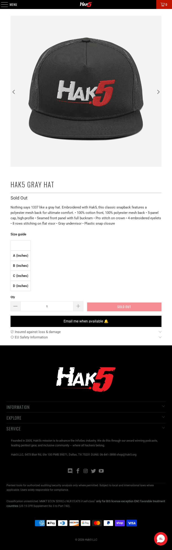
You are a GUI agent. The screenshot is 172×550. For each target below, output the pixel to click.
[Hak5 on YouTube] (101, 471)
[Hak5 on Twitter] (93, 471)
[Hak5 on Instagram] (85, 471)
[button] (161, 539)
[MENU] (2, 4)
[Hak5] (86, 4)
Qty (13, 297)
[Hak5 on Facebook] (78, 471)
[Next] (158, 92)
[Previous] (13, 92)
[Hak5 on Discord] (70, 471)
